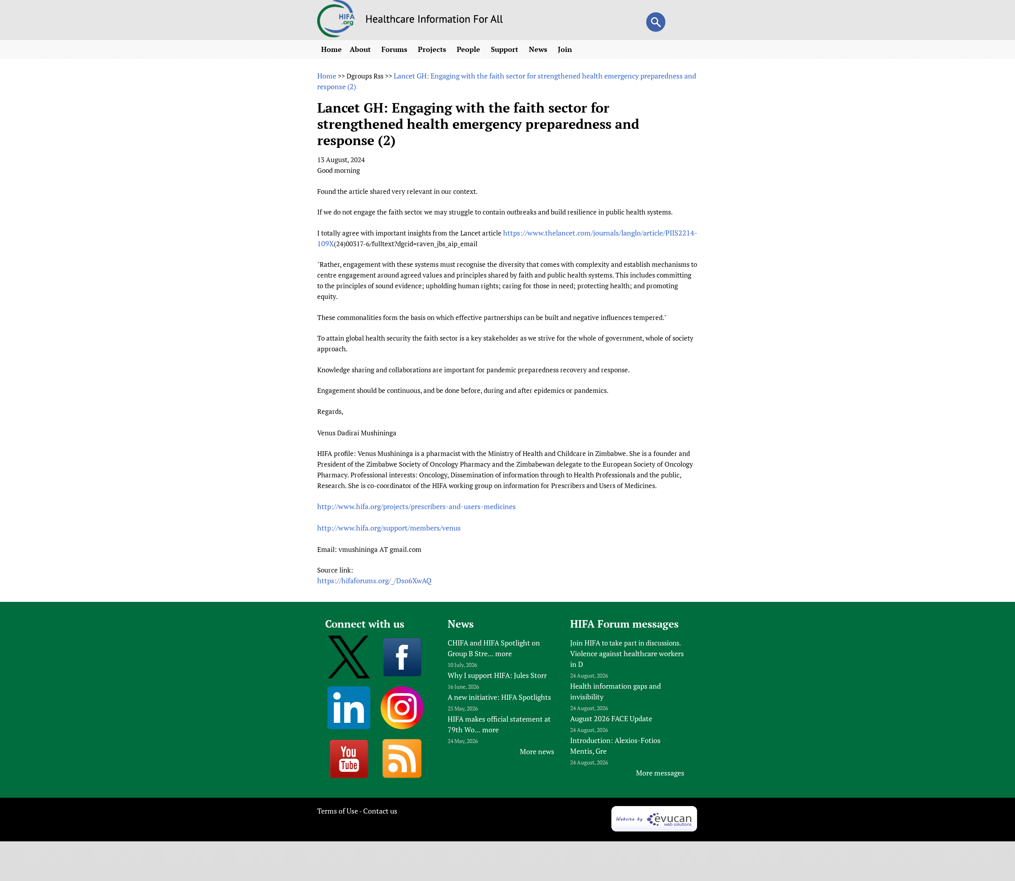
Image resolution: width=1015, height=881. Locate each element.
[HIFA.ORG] (336, 34)
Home (331, 49)
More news (537, 751)
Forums (395, 49)
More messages (660, 773)
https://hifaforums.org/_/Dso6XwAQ (374, 580)
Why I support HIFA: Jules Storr (497, 675)
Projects (433, 49)
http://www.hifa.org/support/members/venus (389, 527)
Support (505, 49)
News (539, 49)
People (469, 49)
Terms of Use (337, 811)
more (503, 653)
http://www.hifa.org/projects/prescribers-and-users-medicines (416, 506)
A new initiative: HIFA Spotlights (499, 697)
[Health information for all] (434, 20)
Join (566, 49)
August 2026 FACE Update (611, 718)
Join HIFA (585, 642)
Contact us (380, 811)
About (361, 49)
